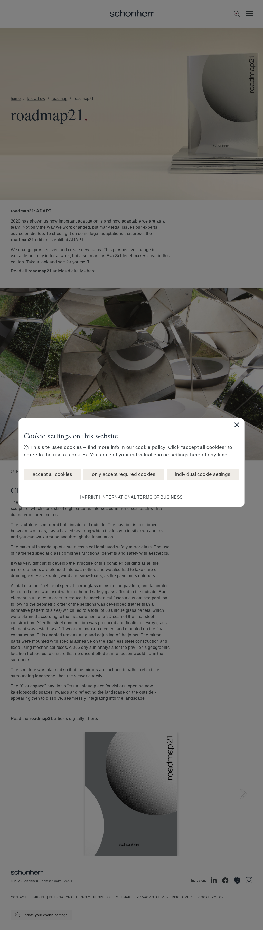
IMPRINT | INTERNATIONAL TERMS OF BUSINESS (131, 497)
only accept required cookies (123, 474)
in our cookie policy (143, 447)
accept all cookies (52, 474)
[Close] (236, 425)
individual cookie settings (202, 474)
